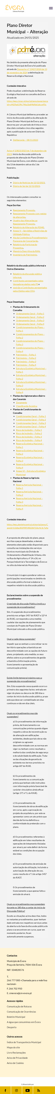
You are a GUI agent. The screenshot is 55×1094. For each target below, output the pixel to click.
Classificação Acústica (26, 406)
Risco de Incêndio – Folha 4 (29, 440)
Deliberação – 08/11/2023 (25, 140)
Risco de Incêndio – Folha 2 (29, 433)
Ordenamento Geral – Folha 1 (30, 313)
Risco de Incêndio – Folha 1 (29, 430)
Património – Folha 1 (26, 354)
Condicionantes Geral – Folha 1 (31, 416)
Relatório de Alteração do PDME (28, 227)
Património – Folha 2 (26, 358)
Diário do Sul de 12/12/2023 (26, 186)
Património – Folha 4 (26, 365)
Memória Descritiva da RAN (26, 251)
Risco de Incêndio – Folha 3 (29, 436)
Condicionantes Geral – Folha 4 (31, 426)
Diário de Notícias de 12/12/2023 (29, 182)
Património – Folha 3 (26, 361)
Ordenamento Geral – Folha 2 (30, 317)
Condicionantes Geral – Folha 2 (31, 419)
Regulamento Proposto (24, 210)
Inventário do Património (25, 254)
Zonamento (21, 402)
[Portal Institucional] (15, 8)
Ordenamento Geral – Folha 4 (30, 324)
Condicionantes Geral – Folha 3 (31, 423)
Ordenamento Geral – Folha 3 (30, 320)
